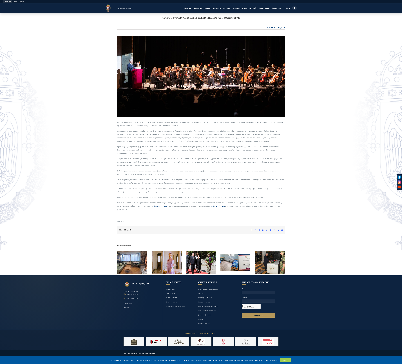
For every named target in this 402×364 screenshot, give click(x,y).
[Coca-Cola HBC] (156, 341)
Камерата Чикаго (160, 206)
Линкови (200, 319)
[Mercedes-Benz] (245, 341)
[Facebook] (399, 177)
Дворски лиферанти (204, 315)
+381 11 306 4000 (132, 295)
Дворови (200, 293)
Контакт (126, 307)
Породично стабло (204, 302)
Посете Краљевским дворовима (208, 289)
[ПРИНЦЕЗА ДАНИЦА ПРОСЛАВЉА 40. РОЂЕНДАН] (167, 262)
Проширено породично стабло (208, 306)
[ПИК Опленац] (201, 341)
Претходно (271, 28)
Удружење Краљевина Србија (175, 306)
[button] (294, 8)
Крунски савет (170, 289)
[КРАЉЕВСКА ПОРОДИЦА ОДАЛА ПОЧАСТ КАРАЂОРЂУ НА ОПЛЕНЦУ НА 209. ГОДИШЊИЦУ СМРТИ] (270, 262)
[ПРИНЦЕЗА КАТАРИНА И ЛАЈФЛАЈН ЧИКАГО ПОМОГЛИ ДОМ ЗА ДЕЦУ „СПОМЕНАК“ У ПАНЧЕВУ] (132, 262)
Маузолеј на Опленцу (205, 298)
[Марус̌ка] (178, 341)
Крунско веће (170, 293)
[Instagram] (399, 182)
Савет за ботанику (172, 302)
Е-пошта (244, 297)
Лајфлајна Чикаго (218, 206)
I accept (285, 360)
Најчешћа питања (203, 323)
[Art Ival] (134, 341)
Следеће (280, 28)
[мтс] (223, 341)
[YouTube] (399, 187)
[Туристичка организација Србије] (268, 341)
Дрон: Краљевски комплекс (207, 310)
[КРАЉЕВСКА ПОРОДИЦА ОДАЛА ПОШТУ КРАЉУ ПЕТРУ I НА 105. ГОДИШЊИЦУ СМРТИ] (201, 262)
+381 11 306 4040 (132, 298)
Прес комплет (128, 303)
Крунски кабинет (171, 298)
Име (243, 289)
